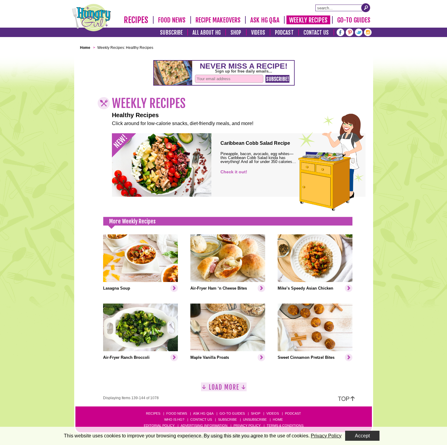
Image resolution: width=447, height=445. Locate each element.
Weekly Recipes (308, 20)
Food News (172, 20)
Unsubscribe (255, 419)
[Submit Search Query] (365, 7)
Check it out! (233, 171)
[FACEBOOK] (340, 31)
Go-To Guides (353, 20)
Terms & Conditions (285, 425)
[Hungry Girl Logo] (91, 17)
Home (278, 419)
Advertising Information (204, 425)
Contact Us (316, 32)
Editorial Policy (159, 425)
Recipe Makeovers (218, 20)
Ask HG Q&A (264, 20)
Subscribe (171, 32)
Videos (258, 32)
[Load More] (224, 389)
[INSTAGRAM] (368, 31)
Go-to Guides (232, 413)
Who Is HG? (174, 419)
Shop (235, 32)
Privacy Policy (247, 425)
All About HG (206, 32)
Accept (362, 435)
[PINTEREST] (349, 31)
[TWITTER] (358, 31)
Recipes (136, 20)
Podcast (284, 32)
